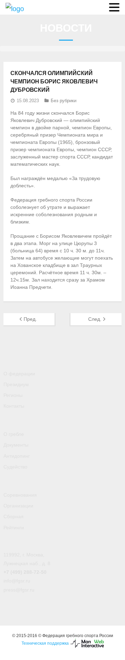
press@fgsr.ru (18, 590)
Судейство (15, 467)
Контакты (13, 406)
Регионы (13, 395)
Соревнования (20, 495)
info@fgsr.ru (16, 581)
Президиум (16, 384)
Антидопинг (16, 456)
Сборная (13, 516)
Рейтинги (13, 527)
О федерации (19, 373)
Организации (18, 505)
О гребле (13, 434)
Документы (15, 445)
